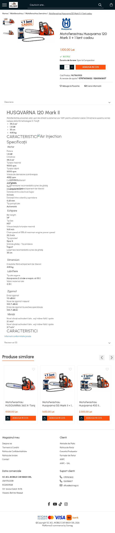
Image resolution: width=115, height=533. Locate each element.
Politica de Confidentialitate (14, 451)
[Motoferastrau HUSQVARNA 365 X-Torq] (20, 382)
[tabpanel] (35, 30)
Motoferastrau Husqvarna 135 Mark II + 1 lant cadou (56, 404)
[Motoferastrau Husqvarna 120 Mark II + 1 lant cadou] (35, 30)
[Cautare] (100, 4)
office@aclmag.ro (70, 485)
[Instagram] (66, 504)
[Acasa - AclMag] (13, 5)
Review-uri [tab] (10, 342)
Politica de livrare (10, 455)
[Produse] (4, 5)
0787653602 (68, 477)
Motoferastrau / (17, 13)
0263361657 (68, 481)
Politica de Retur (67, 447)
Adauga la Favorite (71, 86)
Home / (6, 13)
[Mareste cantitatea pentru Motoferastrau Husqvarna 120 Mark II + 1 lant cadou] (72, 67)
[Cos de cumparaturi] (111, 5)
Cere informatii (94, 86)
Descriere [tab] (8, 102)
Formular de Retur (68, 455)
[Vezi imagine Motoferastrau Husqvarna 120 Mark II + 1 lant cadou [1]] (8, 32)
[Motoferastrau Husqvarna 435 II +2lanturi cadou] (94, 382)
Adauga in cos (90, 67)
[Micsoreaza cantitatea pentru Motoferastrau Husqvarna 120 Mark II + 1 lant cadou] (62, 67)
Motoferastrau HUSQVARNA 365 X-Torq (20, 404)
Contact (5, 459)
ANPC (62, 459)
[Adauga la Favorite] (33, 369)
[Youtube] (54, 504)
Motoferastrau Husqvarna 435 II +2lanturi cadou (89, 404)
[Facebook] (49, 504)
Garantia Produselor (68, 451)
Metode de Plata (67, 443)
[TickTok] (60, 504)
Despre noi (7, 443)
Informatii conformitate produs (17, 336)
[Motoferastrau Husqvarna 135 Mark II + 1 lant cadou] (57, 382)
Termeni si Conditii (10, 447)
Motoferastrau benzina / (36, 13)
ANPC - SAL (65, 463)
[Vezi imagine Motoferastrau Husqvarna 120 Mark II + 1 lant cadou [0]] (8, 21)
